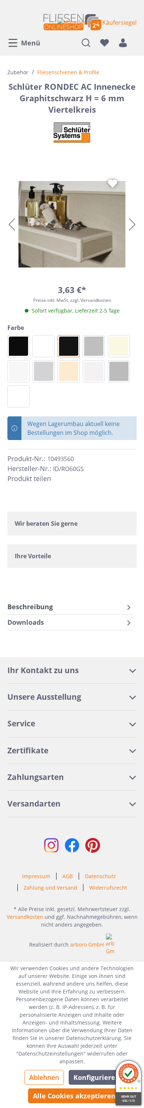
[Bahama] (119, 346)
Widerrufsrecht (108, 887)
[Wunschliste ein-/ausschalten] (112, 183)
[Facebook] (59, 478)
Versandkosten (25, 916)
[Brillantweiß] (18, 371)
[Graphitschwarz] (69, 346)
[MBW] (43, 346)
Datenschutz (100, 876)
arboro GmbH (87, 944)
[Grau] (119, 371)
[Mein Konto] (123, 42)
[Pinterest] (73, 478)
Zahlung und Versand (50, 887)
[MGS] (18, 346)
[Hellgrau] (43, 371)
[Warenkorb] (134, 42)
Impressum (36, 876)
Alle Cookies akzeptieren (74, 1095)
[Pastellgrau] (94, 371)
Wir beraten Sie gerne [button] (46, 523)
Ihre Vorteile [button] (33, 556)
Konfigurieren (96, 1077)
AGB (67, 876)
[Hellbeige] (69, 371)
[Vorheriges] (11, 224)
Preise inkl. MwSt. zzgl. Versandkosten (72, 300)
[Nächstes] (132, 224)
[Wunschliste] (104, 42)
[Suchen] (86, 42)
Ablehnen (44, 1077)
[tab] (70, 607)
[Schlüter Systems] (72, 133)
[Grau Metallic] (94, 346)
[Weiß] (18, 396)
